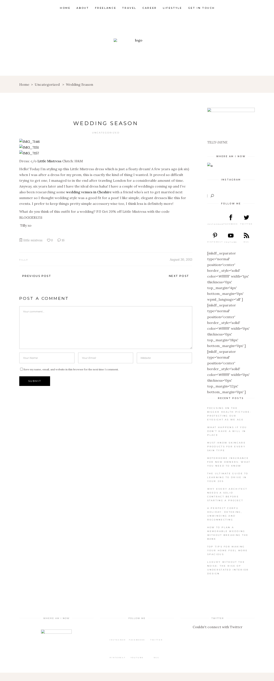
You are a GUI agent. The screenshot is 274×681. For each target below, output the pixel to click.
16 (62, 240)
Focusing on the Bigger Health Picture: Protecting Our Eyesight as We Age (229, 414)
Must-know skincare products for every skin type (226, 446)
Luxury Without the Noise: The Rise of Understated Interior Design (228, 568)
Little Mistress (49, 161)
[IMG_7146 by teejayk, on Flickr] (29, 141)
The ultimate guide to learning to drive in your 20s (227, 477)
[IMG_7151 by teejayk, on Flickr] (29, 147)
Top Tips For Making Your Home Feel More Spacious (227, 550)
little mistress (32, 240)
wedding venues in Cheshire (89, 192)
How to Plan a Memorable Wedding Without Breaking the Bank (228, 533)
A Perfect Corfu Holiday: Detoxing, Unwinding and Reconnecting (224, 514)
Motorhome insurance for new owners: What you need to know (228, 462)
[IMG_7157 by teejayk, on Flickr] (29, 153)
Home (24, 84)
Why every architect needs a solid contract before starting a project (227, 494)
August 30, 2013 (181, 259)
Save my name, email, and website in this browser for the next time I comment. (71, 369)
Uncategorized (47, 84)
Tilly (23, 260)
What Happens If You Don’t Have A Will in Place (227, 431)
